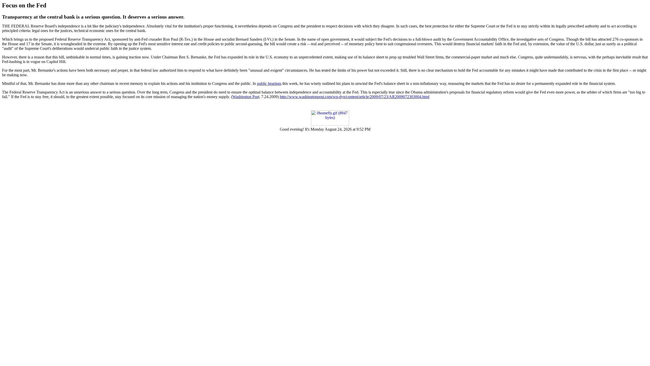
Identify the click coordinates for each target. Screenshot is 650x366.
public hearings (269, 83)
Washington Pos (245, 97)
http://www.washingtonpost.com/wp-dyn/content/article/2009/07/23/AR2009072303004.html (354, 97)
